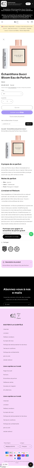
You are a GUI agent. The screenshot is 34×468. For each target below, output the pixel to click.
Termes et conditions (9, 348)
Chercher (6, 329)
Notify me (29, 123)
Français (24, 446)
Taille (2, 90)
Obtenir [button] (28, 3)
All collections (7, 390)
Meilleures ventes (8, 382)
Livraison (6, 333)
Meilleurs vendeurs (8, 337)
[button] (2, 22)
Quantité (3, 98)
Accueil (3, 128)
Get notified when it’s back (9, 120)
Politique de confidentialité (11, 352)
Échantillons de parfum (10, 378)
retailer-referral (7, 360)
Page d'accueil (7, 370)
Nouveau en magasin (9, 386)
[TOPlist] (3, 466)
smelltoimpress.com (11, 461)
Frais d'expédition (12, 87)
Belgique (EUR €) (10, 446)
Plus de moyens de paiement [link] (17, 116)
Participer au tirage (11, 236)
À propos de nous (8, 340)
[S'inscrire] (29, 304)
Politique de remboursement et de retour (15, 344)
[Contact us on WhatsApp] (31, 234)
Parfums (5, 374)
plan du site (6, 356)
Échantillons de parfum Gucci (16, 128)
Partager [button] (6, 242)
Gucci (3, 81)
